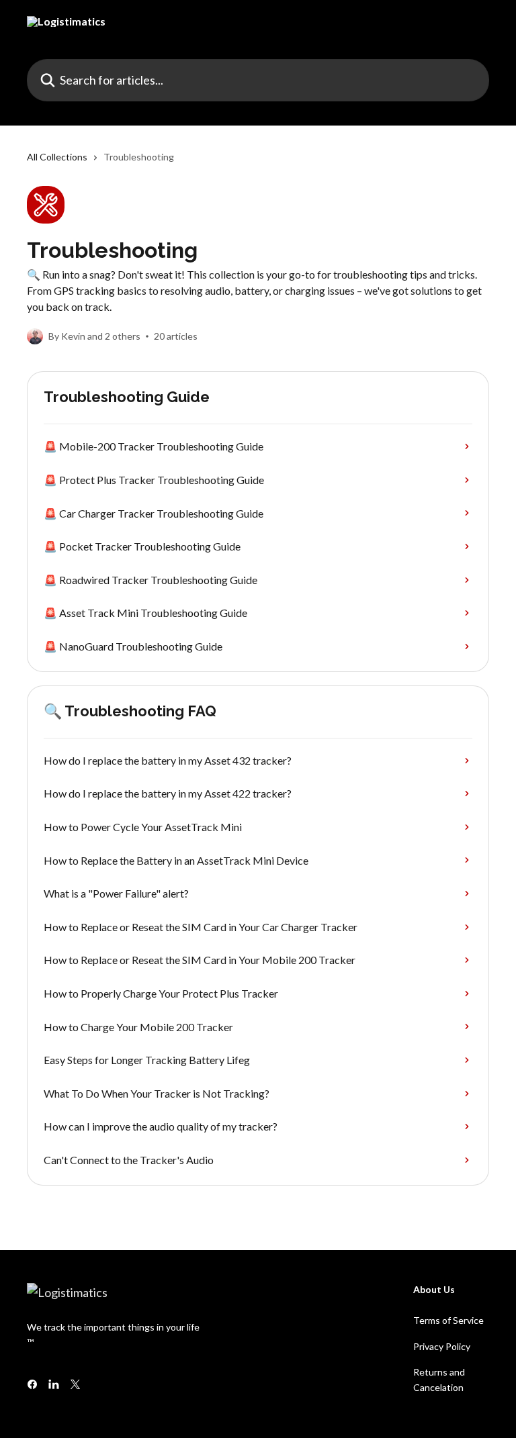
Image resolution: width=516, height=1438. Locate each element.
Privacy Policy (441, 1346)
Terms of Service (448, 1320)
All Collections (57, 156)
